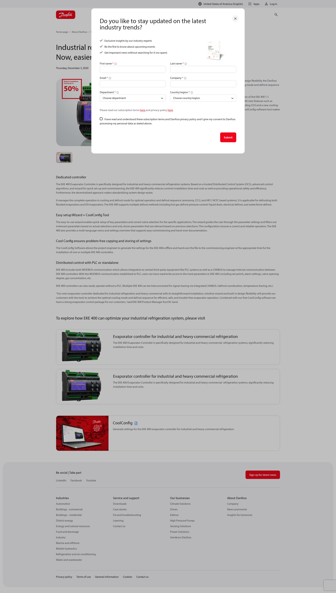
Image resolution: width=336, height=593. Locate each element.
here (143, 110)
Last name (177, 63)
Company (176, 78)
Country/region (180, 92)
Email (104, 78)
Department (108, 92)
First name (107, 63)
